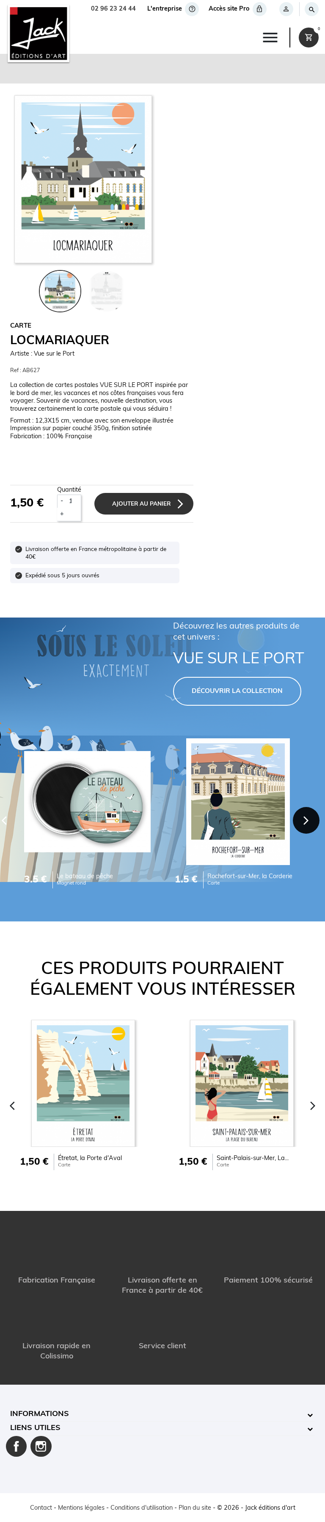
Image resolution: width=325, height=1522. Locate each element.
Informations (39, 1414)
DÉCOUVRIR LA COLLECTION (237, 691)
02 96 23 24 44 (113, 9)
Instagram (41, 1446)
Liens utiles (35, 1428)
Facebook (16, 1446)
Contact (41, 1508)
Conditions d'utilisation (141, 1508)
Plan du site (195, 1508)
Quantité (69, 490)
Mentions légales (81, 1508)
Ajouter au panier (141, 504)
